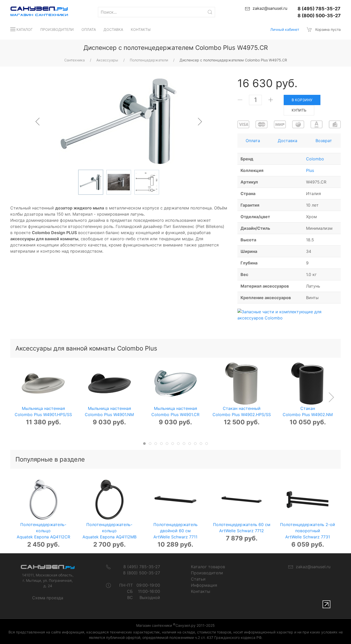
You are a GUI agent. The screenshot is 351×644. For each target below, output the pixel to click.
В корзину (302, 100)
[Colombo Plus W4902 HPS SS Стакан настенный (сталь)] (241, 383)
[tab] (144, 443)
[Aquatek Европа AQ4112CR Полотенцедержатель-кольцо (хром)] (43, 499)
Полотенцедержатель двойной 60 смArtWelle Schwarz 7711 (175, 531)
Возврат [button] (324, 140)
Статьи (198, 579)
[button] (331, 397)
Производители (57, 29)
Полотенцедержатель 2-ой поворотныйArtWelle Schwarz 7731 (307, 531)
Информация (204, 585)
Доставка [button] (287, 140)
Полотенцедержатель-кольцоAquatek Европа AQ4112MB (109, 531)
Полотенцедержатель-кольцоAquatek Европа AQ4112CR (43, 531)
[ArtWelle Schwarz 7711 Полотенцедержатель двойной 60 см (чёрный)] (175, 499)
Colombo (315, 158)
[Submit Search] (210, 12)
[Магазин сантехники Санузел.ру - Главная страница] (34, 12)
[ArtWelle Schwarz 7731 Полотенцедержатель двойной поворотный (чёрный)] (307, 499)
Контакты (141, 29)
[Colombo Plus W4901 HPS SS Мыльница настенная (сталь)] (43, 383)
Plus (310, 170)
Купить (299, 110)
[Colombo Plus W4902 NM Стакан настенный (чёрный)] (307, 383)
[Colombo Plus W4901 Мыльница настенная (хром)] (175, 383)
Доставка (113, 29)
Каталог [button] (24, 29)
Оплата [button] (253, 140)
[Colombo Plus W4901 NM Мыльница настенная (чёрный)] (109, 383)
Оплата (88, 29)
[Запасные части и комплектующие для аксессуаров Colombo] (289, 314)
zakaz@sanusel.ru (311, 566)
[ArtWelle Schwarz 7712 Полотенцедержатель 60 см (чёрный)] (241, 499)
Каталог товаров (208, 566)
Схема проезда (47, 597)
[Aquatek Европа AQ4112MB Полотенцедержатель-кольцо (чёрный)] (109, 499)
